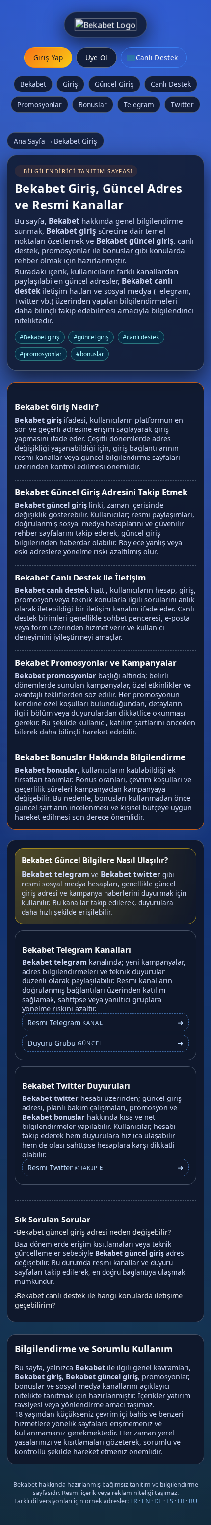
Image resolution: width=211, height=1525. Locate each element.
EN (146, 1501)
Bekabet (33, 84)
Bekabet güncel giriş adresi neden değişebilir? (94, 1232)
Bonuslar (93, 104)
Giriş (70, 84)
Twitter (182, 104)
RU (193, 1501)
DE (158, 1501)
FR (181, 1501)
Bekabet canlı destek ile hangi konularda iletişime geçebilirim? (99, 1300)
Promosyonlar (39, 104)
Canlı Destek (171, 84)
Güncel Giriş (114, 84)
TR (133, 1501)
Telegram (139, 104)
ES (169, 1501)
